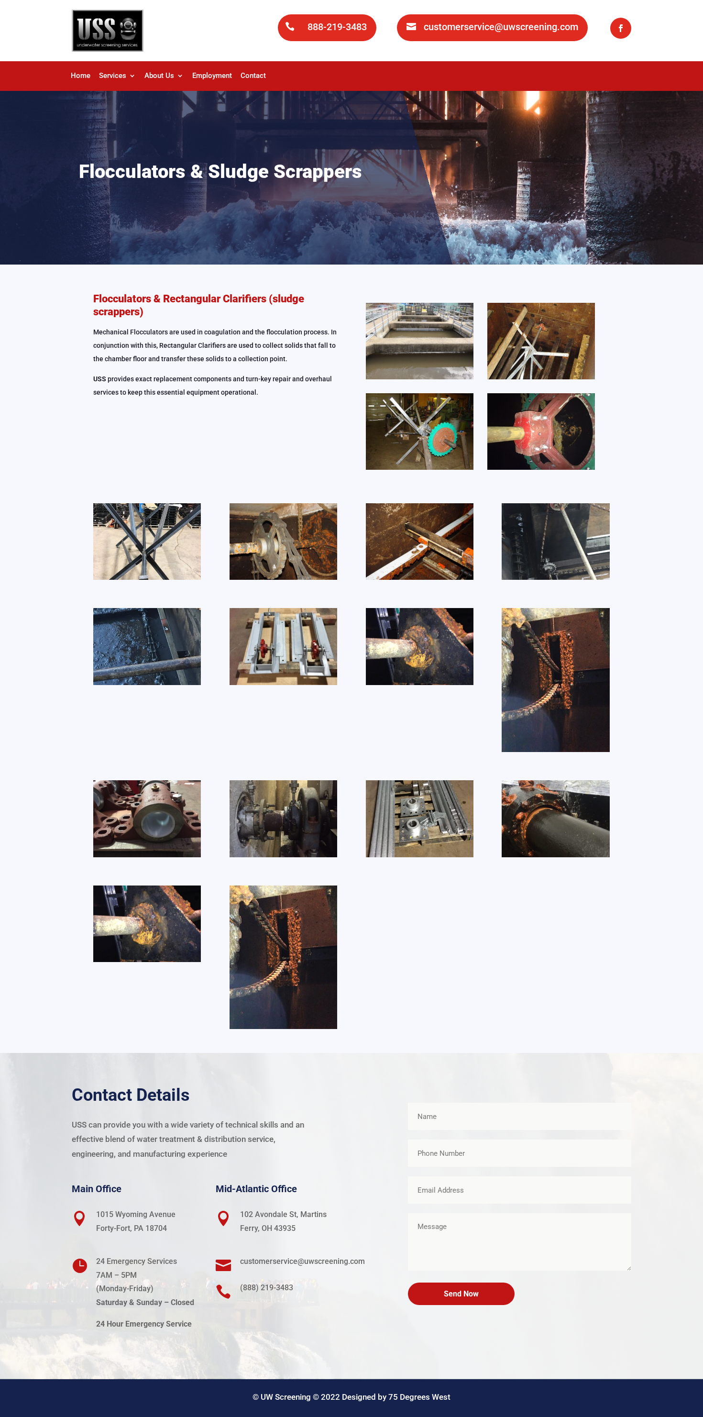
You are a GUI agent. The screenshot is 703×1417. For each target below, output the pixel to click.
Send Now (461, 1293)
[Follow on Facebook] (620, 28)
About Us (159, 76)
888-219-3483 (337, 27)
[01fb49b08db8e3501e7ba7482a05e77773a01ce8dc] (419, 854)
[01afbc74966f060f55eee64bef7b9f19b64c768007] (147, 854)
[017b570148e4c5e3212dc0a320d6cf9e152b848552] (555, 854)
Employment (212, 76)
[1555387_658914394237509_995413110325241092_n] (419, 682)
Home (80, 76)
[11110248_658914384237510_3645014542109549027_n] (555, 749)
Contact (253, 76)
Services (112, 76)
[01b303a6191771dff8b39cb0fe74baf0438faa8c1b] (283, 854)
